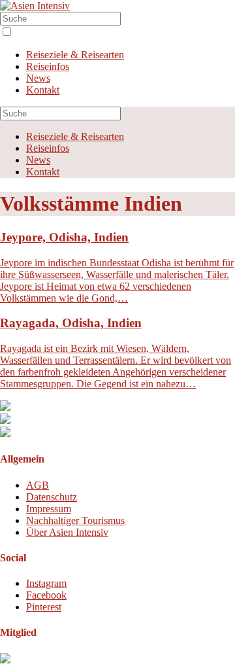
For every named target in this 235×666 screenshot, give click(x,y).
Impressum (48, 508)
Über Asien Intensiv (67, 532)
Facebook (46, 595)
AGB (37, 485)
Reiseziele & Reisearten (75, 54)
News (38, 78)
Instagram (46, 583)
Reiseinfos (47, 66)
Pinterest (43, 606)
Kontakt (42, 90)
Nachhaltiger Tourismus (75, 520)
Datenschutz (51, 496)
